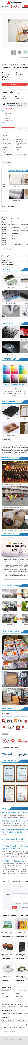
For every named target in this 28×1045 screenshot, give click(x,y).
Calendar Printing (19, 996)
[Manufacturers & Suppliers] (14, 2)
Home (2, 10)
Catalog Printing (6, 1013)
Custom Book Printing (22, 1024)
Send (14, 907)
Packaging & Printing (10, 10)
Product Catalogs (22, 990)
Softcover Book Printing (6, 999)
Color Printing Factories (8, 1024)
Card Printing (4, 996)
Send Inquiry (14, 84)
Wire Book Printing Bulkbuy (9, 1031)
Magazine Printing (17, 1013)
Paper (2, 993)
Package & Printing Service (21, 10)
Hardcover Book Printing (20, 999)
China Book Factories (22, 1020)
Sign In (3, 122)
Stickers (17, 993)
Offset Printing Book (19, 1027)
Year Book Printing (7, 1027)
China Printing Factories (8, 1020)
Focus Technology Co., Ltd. (18, 1039)
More (2, 1034)
